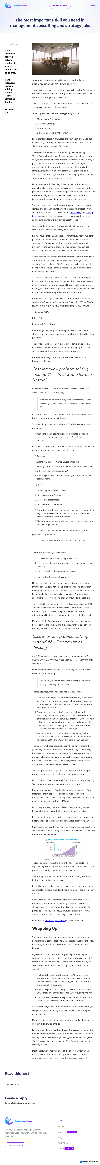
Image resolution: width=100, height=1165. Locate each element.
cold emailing (76, 212)
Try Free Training (60, 6)
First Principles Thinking (56, 920)
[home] (16, 5)
